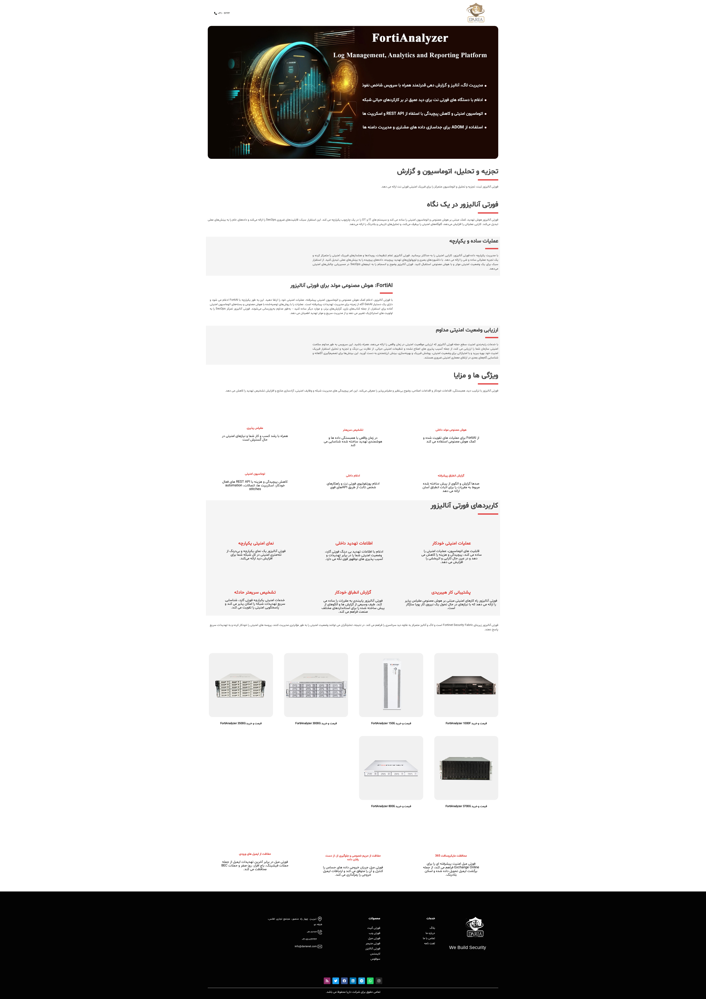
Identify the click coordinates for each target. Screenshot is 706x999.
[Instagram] (379, 980)
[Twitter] (335, 980)
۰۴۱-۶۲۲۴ (312, 932)
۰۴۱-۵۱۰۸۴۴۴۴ (309, 939)
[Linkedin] (353, 980)
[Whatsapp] (370, 980)
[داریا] (475, 13)
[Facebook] (344, 980)
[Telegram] (361, 980)
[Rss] (327, 980)
